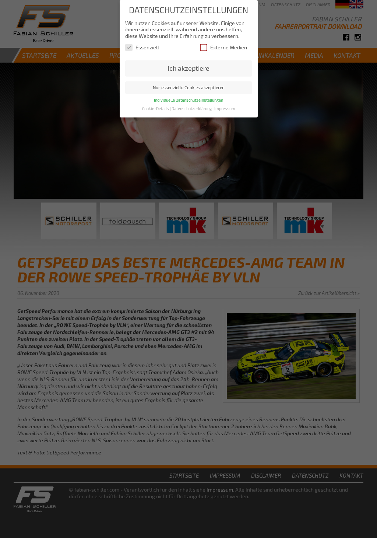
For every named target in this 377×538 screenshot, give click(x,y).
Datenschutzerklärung (192, 108)
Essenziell (147, 47)
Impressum (224, 108)
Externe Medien (228, 47)
